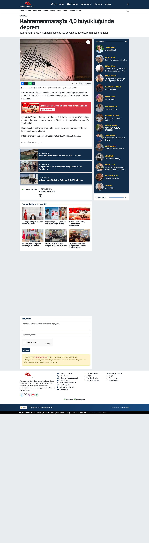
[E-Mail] (40, 196)
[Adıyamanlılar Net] (29, 189)
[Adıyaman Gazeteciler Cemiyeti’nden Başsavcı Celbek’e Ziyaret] (79, 236)
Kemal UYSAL (110, 66)
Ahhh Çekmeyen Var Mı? (114, 149)
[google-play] (79, 399)
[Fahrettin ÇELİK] (99, 177)
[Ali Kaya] (99, 187)
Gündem (23, 16)
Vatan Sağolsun (111, 109)
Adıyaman (37, 11)
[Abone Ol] (85, 83)
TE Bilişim (125, 408)
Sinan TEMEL (110, 47)
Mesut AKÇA (110, 57)
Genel (65, 11)
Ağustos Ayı (110, 99)
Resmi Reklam (25, 11)
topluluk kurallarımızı (41, 357)
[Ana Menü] (128, 11)
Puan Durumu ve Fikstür (68, 383)
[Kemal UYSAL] (99, 68)
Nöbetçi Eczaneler (66, 373)
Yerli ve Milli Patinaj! (112, 159)
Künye (108, 4)
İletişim (98, 4)
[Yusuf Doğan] (99, 137)
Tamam (105, 412)
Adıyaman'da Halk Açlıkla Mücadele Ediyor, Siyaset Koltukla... (114, 168)
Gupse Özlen (110, 97)
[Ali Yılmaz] (99, 157)
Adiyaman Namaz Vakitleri (69, 378)
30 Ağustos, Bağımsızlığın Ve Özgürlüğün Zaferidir (115, 80)
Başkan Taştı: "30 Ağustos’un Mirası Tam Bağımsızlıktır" (55, 223)
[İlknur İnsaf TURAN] (99, 88)
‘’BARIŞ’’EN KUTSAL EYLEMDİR (112, 129)
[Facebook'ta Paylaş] (22, 83)
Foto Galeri (59, 4)
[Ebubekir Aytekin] (99, 118)
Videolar (74, 4)
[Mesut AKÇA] (99, 58)
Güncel (45, 11)
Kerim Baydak (110, 146)
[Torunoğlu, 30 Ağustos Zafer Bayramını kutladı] (32, 214)
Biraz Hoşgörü (110, 89)
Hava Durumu (64, 376)
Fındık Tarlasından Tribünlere (116, 60)
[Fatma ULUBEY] (99, 78)
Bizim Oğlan (109, 188)
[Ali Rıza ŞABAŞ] (99, 128)
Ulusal (78, 11)
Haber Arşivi (64, 389)
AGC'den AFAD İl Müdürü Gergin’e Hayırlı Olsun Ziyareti (56, 245)
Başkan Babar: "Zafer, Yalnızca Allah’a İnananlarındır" (77, 224)
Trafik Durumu (64, 380)
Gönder (26, 350)
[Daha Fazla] (33, 83)
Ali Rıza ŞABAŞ (111, 125)
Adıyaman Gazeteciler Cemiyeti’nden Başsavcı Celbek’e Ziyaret (77, 246)
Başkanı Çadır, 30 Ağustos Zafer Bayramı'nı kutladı (31, 245)
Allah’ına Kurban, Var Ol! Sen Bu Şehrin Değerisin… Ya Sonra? (115, 70)
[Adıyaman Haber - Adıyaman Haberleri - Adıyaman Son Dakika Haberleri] (27, 4)
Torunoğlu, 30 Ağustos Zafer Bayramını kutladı (32, 223)
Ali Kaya (108, 186)
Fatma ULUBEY (110, 76)
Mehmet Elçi (110, 165)
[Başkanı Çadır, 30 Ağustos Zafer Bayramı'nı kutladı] (32, 236)
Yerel (59, 11)
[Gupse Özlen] (99, 98)
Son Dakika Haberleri (67, 387)
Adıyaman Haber (92, 373)
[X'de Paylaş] (26, 83)
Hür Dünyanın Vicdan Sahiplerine (113, 119)
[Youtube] (33, 394)
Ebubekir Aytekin (112, 115)
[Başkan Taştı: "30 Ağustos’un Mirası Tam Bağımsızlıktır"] (56, 214)
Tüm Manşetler (65, 385)
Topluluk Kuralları (92, 378)
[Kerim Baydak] (99, 147)
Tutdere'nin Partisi (112, 178)
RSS (24, 408)
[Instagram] (29, 394)
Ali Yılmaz (109, 156)
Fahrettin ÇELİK (111, 176)
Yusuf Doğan (110, 135)
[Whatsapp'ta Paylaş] (30, 83)
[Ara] (128, 4)
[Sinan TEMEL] (99, 49)
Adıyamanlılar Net (28, 88)
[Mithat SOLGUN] (99, 108)
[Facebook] (21, 394)
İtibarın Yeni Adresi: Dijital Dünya (115, 139)
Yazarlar (87, 4)
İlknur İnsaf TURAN (113, 87)
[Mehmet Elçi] (99, 167)
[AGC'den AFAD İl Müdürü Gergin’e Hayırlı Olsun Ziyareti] (56, 236)
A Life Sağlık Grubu (115, 373)
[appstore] (69, 399)
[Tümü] (126, 42)
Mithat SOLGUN (111, 107)
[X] (25, 394)
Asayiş (52, 11)
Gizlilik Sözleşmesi (93, 380)
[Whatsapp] (36, 394)
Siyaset (72, 11)
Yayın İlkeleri (113, 378)
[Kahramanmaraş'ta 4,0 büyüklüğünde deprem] (56, 60)
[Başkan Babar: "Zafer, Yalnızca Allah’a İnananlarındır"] (79, 214)
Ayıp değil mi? (110, 50)
